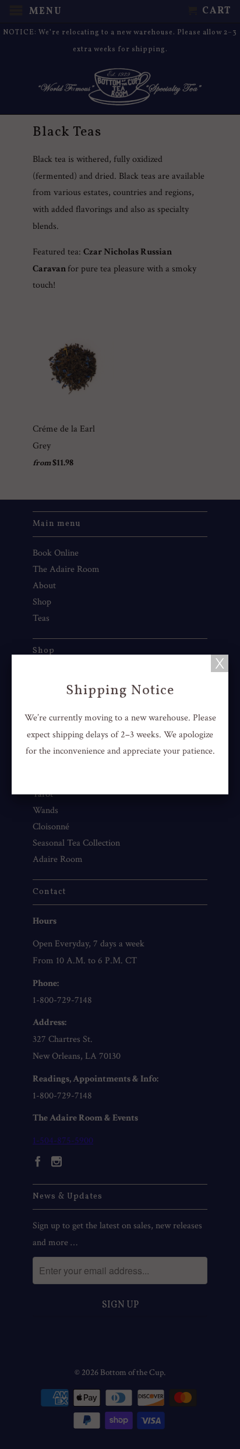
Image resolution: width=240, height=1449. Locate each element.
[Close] (219, 663)
